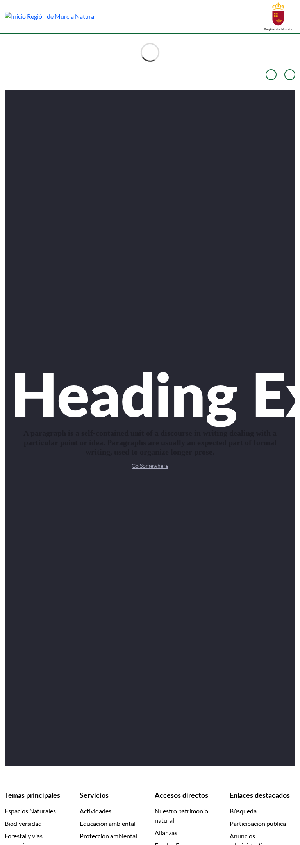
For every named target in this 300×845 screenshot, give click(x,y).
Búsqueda (243, 811)
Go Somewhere (150, 465)
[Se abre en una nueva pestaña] (278, 16)
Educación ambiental (108, 823)
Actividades (95, 811)
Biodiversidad (23, 823)
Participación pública (258, 823)
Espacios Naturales (30, 811)
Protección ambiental (108, 836)
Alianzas (166, 832)
